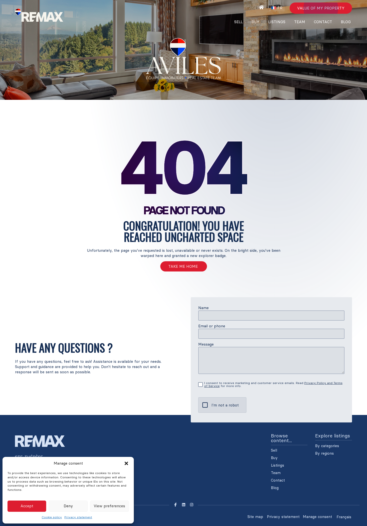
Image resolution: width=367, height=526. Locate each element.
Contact (323, 21)
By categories (327, 446)
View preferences (109, 506)
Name (203, 308)
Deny (68, 506)
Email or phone (211, 326)
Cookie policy (52, 517)
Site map (255, 516)
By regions (324, 453)
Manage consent (317, 516)
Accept (26, 506)
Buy (255, 21)
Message (206, 344)
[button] (126, 463)
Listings (276, 21)
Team (299, 21)
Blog (346, 21)
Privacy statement (78, 517)
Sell (238, 21)
